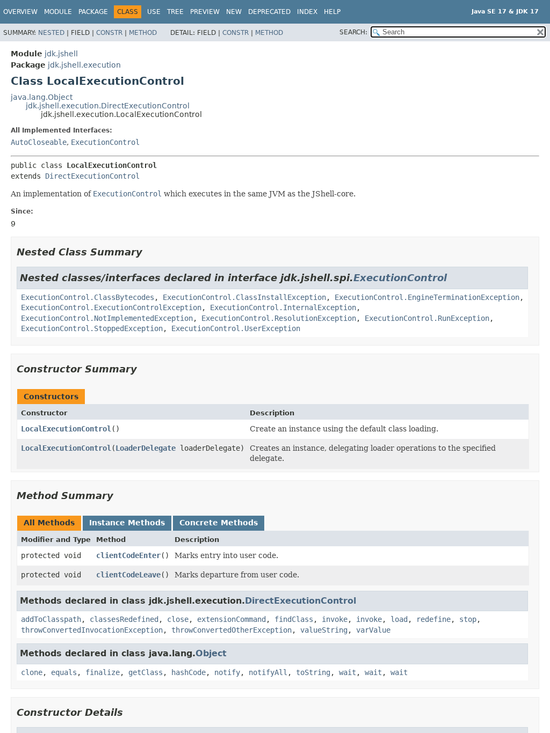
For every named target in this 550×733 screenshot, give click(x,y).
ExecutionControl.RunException (427, 318)
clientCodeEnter (128, 555)
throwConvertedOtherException (231, 630)
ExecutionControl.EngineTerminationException (427, 297)
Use (154, 12)
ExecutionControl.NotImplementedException (107, 318)
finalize (102, 672)
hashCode (188, 672)
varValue (373, 630)
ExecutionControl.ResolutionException (278, 318)
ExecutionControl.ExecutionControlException (111, 307)
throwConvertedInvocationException (92, 630)
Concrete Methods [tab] (218, 522)
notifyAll (268, 672)
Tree (175, 12)
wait (347, 672)
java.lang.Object (42, 97)
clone (31, 672)
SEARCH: (353, 32)
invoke (335, 619)
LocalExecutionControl (66, 428)
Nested (51, 32)
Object (211, 653)
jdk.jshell (61, 53)
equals (64, 672)
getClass (145, 672)
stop (467, 619)
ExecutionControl (105, 142)
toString (313, 672)
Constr (109, 32)
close (178, 619)
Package (93, 12)
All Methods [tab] (49, 522)
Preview (205, 12)
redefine (433, 619)
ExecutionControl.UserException (235, 328)
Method (143, 32)
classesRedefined (124, 619)
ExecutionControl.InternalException (283, 307)
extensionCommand (231, 619)
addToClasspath (51, 619)
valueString (324, 630)
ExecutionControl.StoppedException (92, 328)
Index (307, 12)
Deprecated (269, 12)
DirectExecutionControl (92, 176)
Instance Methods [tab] (127, 522)
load (399, 619)
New (234, 12)
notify (227, 672)
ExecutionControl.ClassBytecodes (87, 297)
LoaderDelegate (145, 448)
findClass (293, 619)
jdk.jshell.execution (84, 65)
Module (58, 12)
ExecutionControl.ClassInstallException (244, 297)
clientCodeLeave (128, 574)
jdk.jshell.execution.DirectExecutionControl (108, 105)
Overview (20, 12)
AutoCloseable (39, 142)
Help (332, 12)
